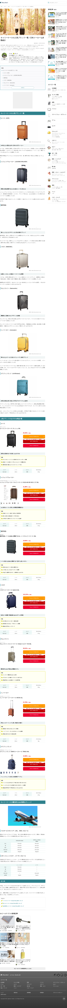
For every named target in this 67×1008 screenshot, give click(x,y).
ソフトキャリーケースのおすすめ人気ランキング (13, 900)
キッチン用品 (16, 982)
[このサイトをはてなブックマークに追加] (65, 975)
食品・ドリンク (4, 987)
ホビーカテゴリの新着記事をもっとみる (22, 968)
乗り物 (28, 986)
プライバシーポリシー (57, 992)
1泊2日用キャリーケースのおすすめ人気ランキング (13, 906)
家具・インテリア (17, 986)
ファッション (56, 986)
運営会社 (15, 992)
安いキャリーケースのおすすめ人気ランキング (12, 903)
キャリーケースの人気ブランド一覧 (10, 70)
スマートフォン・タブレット (59, 982)
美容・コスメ (43, 986)
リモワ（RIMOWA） (8, 80)
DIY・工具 (3, 986)
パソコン (42, 982)
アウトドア (29, 984)
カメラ (15, 984)
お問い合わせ (3, 994)
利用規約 (42, 992)
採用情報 (29, 992)
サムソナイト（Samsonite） (9, 82)
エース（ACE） (7, 72)
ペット (15, 987)
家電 (28, 982)
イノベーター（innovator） (9, 85)
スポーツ (42, 984)
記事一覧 (16, 53)
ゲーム (2, 984)
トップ (2, 992)
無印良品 (5, 77)
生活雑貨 (2, 982)
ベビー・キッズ (30, 987)
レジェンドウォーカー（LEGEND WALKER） (13, 75)
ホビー (54, 984)
